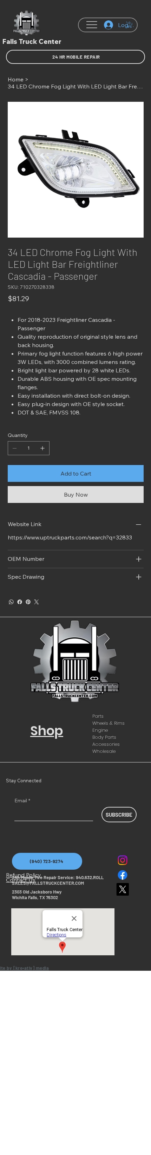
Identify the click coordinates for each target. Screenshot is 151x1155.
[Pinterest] (28, 601)
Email (22, 800)
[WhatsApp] (11, 601)
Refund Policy (23, 874)
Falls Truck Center (31, 42)
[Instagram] (122, 860)
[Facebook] (19, 601)
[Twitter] (36, 601)
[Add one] (42, 448)
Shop (46, 731)
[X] (122, 889)
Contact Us (20, 879)
